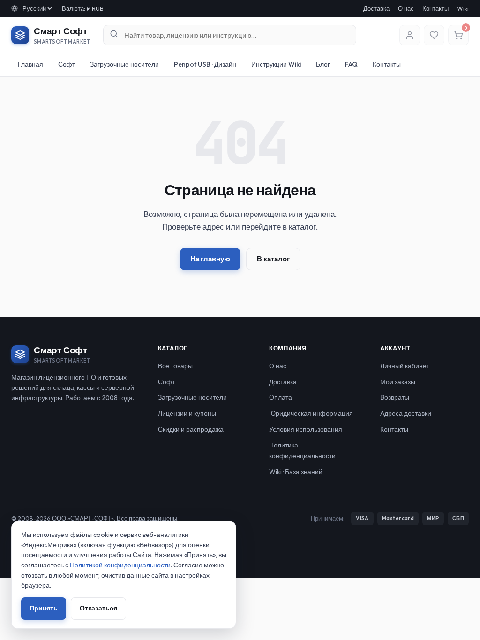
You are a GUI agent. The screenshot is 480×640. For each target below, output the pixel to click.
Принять (44, 608)
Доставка (376, 8)
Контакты (435, 8)
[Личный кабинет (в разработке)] (409, 35)
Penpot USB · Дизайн (205, 64)
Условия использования (305, 429)
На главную (210, 258)
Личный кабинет (404, 366)
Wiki (463, 8)
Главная (30, 64)
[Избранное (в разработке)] (434, 35)
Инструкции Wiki (276, 64)
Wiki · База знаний (295, 472)
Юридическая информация (311, 413)
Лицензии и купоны (187, 413)
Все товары (175, 366)
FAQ (351, 64)
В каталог (273, 258)
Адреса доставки (405, 413)
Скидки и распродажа (191, 429)
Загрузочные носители (124, 64)
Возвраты (394, 397)
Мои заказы (397, 382)
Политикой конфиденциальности (120, 565)
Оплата (280, 397)
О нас (406, 8)
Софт (66, 64)
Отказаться (98, 608)
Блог (323, 64)
